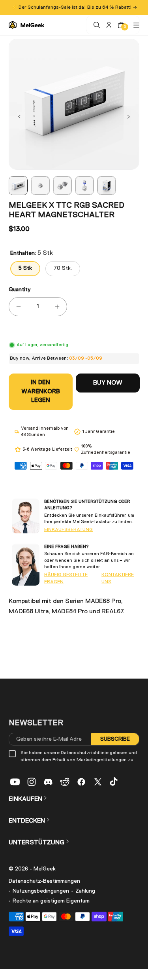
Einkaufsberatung (68, 529)
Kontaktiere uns (117, 578)
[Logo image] (26, 25)
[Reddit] (64, 782)
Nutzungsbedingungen (41, 891)
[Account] (108, 25)
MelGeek (45, 869)
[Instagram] (31, 782)
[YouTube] (15, 782)
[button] (19, 116)
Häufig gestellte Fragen (66, 578)
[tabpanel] (18, 185)
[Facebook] (81, 782)
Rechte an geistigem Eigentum (51, 901)
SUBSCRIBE (115, 739)
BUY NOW (107, 383)
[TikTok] (114, 782)
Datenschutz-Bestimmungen (44, 881)
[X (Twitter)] (98, 782)
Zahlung (85, 891)
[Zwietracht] (48, 782)
